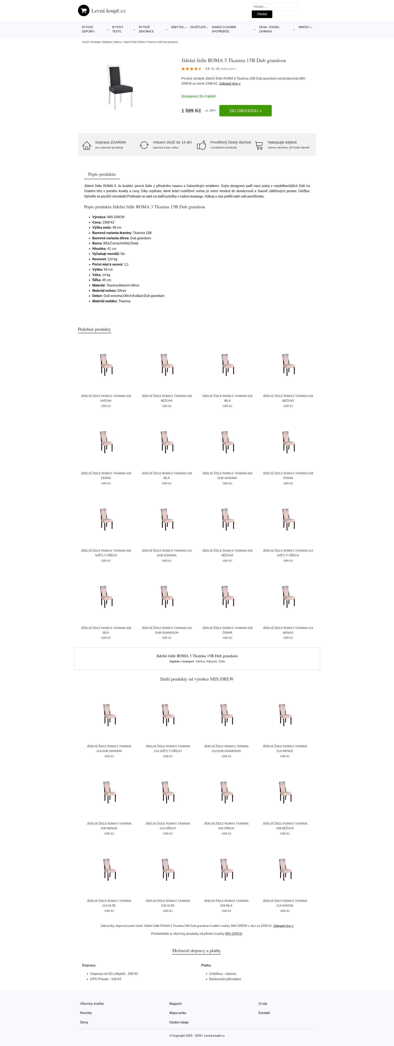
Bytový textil (117, 29)
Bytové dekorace (146, 29)
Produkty (96, 42)
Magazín (175, 1003)
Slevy (84, 1022)
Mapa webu (177, 1013)
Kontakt (264, 1013)
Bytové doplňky (88, 29)
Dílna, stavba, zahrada (269, 29)
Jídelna (117, 42)
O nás (263, 1003)
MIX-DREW (239, 925)
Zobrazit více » (230, 83)
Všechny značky (92, 1003)
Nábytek (177, 27)
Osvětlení (197, 27)
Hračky (304, 27)
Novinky (86, 1013)
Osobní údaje (179, 1022)
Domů (85, 42)
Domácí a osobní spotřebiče (224, 29)
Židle (222, 661)
